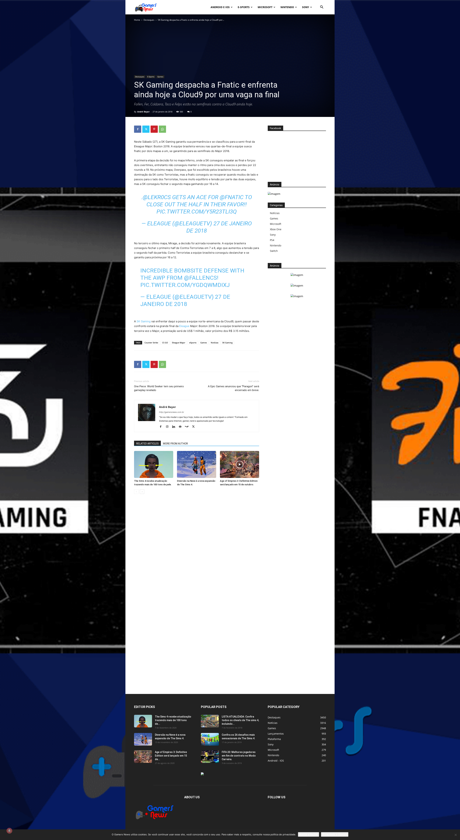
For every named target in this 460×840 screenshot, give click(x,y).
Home (137, 19)
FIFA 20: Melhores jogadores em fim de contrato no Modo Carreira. (239, 756)
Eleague (184, 326)
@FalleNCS (200, 277)
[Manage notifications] (9, 831)
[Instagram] (168, 427)
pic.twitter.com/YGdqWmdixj (185, 284)
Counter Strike (151, 342)
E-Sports (150, 76)
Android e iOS (220, 7)
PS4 (272, 240)
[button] (321, 7)
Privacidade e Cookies (334, 834)
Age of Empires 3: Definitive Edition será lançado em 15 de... (171, 756)
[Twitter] (146, 129)
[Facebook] (137, 129)
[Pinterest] (154, 129)
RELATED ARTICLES (147, 443)
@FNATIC (231, 197)
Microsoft (265, 7)
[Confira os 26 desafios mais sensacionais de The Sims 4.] (210, 739)
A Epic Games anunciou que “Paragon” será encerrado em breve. (233, 388)
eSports (192, 342)
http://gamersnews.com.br (171, 412)
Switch (274, 251)
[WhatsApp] (162, 129)
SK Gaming (144, 321)
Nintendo (287, 7)
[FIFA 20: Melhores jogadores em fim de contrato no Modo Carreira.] (210, 756)
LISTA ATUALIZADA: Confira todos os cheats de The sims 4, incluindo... (240, 720)
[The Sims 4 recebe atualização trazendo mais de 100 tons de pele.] (153, 464)
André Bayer (143, 111)
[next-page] (142, 491)
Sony (305, 7)
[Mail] (181, 427)
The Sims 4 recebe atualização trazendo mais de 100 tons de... (173, 720)
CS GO (165, 342)
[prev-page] (136, 491)
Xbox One (275, 229)
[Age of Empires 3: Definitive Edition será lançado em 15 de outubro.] (239, 464)
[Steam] (188, 427)
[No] (455, 835)
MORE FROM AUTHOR (175, 443)
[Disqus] (196, 551)
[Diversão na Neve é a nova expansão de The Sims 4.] (196, 464)
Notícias (214, 342)
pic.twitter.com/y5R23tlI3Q (197, 211)
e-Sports (244, 7)
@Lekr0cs (157, 197)
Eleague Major (178, 342)
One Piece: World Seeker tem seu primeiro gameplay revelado (159, 388)
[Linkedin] (175, 427)
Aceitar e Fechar (308, 834)
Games (160, 76)
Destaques (149, 19)
